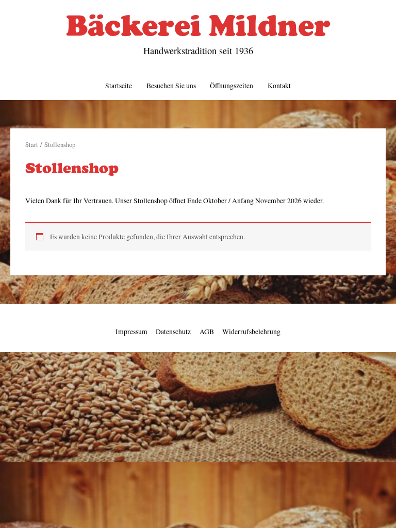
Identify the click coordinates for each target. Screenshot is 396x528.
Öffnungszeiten (231, 85)
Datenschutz (173, 331)
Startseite (118, 85)
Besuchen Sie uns (171, 85)
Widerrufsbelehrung (251, 331)
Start (31, 144)
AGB (207, 331)
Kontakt (279, 85)
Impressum (131, 331)
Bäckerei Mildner (198, 25)
